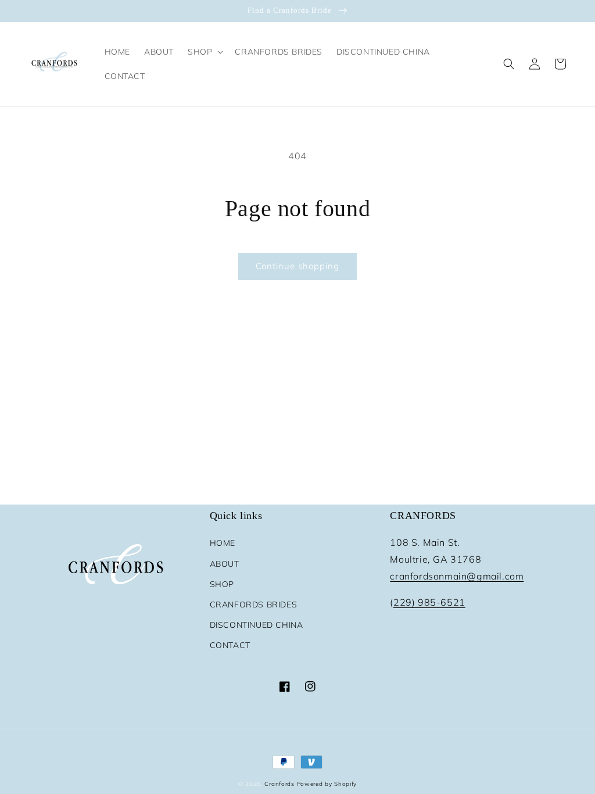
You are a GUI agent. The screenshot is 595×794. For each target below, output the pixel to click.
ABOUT (224, 564)
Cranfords (279, 784)
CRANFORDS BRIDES (254, 604)
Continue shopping (297, 265)
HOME (222, 543)
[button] (204, 52)
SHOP (222, 584)
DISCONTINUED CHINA (256, 625)
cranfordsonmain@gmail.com (457, 576)
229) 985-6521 (429, 602)
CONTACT (230, 645)
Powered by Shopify (327, 784)
